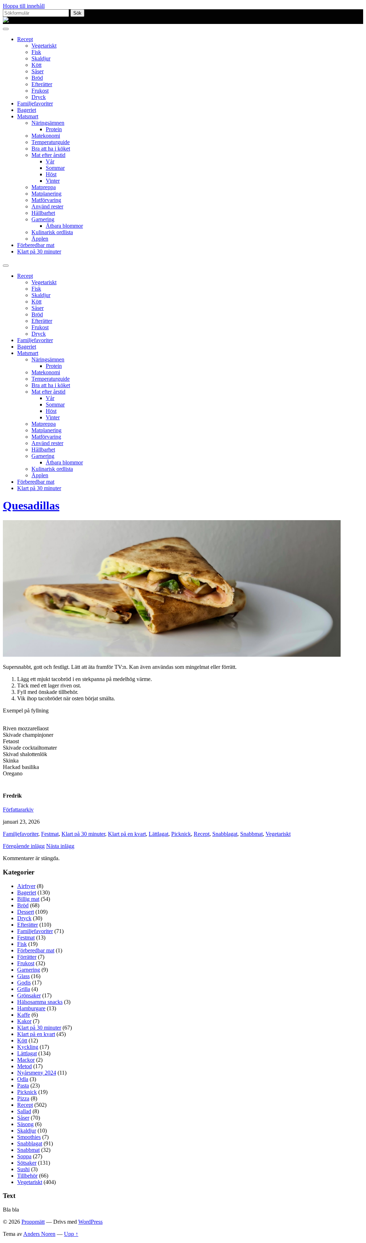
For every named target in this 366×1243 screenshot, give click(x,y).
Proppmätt (33, 1222)
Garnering (42, 219)
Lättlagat (158, 834)
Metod (24, 1066)
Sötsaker (26, 1163)
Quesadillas (31, 505)
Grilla (23, 989)
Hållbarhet (43, 213)
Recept (25, 39)
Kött (36, 65)
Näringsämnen (47, 123)
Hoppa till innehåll (24, 6)
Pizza (23, 1098)
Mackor (26, 1060)
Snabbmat (251, 834)
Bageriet (26, 110)
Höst (51, 174)
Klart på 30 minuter (39, 251)
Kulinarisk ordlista (52, 232)
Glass (23, 976)
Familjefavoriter (35, 103)
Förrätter (26, 957)
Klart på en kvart (127, 834)
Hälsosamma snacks (40, 1002)
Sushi (23, 1169)
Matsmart (27, 116)
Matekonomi (45, 136)
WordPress (90, 1222)
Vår (50, 161)
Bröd (37, 78)
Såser (37, 71)
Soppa (24, 1156)
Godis (24, 983)
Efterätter (41, 84)
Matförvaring (46, 200)
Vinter (53, 181)
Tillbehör (27, 1176)
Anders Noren (39, 1234)
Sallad (24, 1111)
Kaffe (23, 1015)
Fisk (36, 52)
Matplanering (46, 194)
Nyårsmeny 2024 (36, 1073)
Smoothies (29, 1137)
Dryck (38, 97)
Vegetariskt (43, 46)
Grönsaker (29, 995)
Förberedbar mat (35, 245)
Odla (22, 1079)
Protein (54, 129)
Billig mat (28, 899)
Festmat (50, 834)
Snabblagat (224, 834)
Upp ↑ (71, 1234)
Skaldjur (40, 58)
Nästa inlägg (60, 846)
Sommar (55, 168)
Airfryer (26, 886)
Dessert (25, 912)
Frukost (40, 91)
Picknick (181, 834)
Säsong (25, 1124)
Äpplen (39, 239)
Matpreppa (43, 187)
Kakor (24, 1021)
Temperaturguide (50, 142)
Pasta (23, 1085)
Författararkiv (18, 810)
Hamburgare (31, 1008)
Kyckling (27, 1047)
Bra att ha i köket (50, 148)
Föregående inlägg (24, 846)
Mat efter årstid (48, 155)
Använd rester (47, 206)
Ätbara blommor (64, 226)
